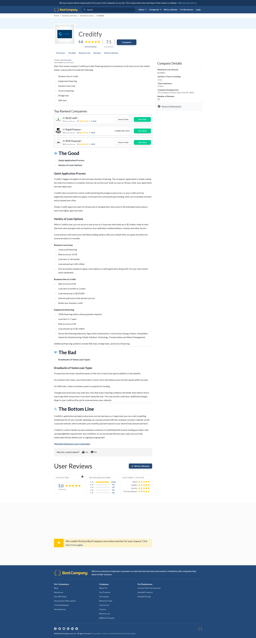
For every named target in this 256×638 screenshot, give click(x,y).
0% (113, 485)
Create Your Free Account (149, 588)
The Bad (72, 53)
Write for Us (104, 613)
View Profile (123, 119)
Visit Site (142, 119)
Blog (56, 588)
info (82, 476)
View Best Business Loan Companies (72, 444)
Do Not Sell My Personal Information (123, 634)
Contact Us (104, 605)
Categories (155, 9)
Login (198, 9)
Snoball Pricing (144, 596)
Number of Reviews (165, 96)
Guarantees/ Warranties (65, 601)
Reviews (97, 53)
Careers (102, 609)
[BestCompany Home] (65, 9)
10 (158, 99)
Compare (126, 42)
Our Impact (104, 596)
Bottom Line (84, 53)
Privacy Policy (96, 634)
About (143, 9)
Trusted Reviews (61, 605)
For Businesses (186, 9)
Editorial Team (105, 601)
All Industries (60, 609)
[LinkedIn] (72, 628)
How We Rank (60, 596)
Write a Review (170, 9)
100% (113, 482)
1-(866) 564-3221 (121, 131)
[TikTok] (76, 628)
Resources (58, 592)
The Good (60, 53)
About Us (103, 588)
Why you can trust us (187, 3)
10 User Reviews (91, 47)
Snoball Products (145, 592)
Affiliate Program (106, 618)
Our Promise (104, 592)
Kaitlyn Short (66, 60)
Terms (105, 634)
